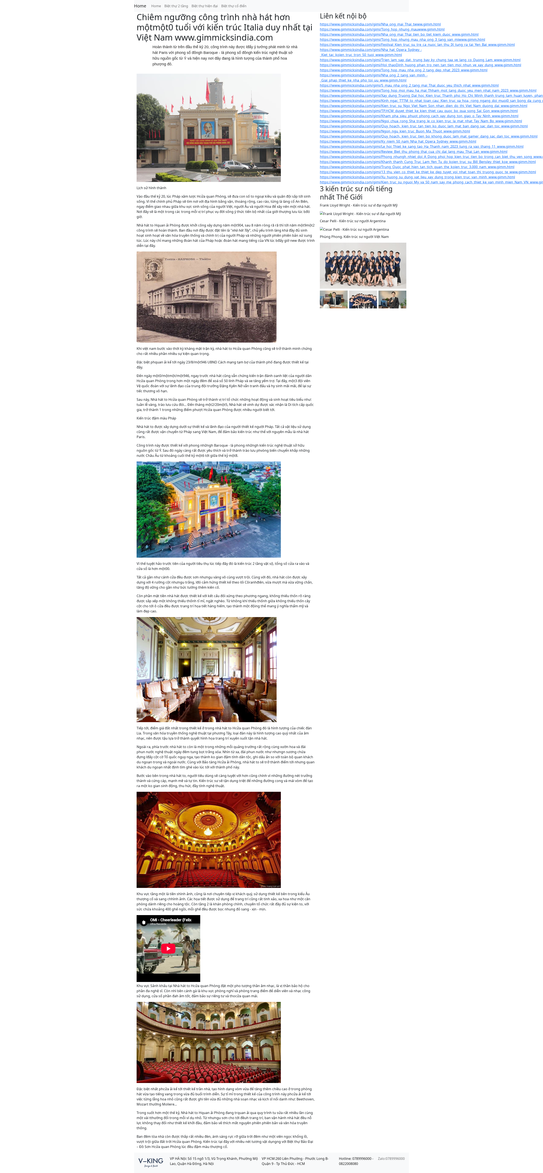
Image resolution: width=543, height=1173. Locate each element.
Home (140, 6)
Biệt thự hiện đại (205, 6)
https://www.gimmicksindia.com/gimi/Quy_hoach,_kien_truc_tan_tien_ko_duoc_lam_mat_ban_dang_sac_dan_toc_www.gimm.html (424, 126)
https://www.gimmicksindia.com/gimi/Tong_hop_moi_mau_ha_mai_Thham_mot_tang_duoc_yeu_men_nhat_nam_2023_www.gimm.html (428, 90)
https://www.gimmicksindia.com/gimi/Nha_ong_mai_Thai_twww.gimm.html (380, 24)
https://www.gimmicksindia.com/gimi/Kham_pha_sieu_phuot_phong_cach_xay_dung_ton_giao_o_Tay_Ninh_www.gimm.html (419, 116)
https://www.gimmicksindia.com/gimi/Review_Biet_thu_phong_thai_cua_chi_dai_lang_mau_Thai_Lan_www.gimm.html (413, 151)
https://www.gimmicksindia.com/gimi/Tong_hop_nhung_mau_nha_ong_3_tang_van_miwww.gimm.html (402, 39)
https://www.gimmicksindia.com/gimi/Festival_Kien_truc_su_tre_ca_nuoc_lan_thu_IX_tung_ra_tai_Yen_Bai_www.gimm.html (417, 44)
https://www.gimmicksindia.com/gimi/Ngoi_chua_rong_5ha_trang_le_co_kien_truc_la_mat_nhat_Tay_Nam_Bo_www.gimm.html (421, 121)
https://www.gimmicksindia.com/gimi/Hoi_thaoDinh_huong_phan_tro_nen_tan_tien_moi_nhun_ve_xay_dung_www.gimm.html (420, 65)
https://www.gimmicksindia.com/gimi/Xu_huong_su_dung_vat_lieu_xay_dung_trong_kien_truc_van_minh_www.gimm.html (417, 177)
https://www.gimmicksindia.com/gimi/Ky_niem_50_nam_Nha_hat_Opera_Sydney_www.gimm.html (398, 141)
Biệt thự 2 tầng (176, 6)
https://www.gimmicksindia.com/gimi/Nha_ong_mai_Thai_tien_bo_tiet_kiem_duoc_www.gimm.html (399, 34)
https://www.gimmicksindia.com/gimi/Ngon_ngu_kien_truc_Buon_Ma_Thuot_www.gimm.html (395, 131)
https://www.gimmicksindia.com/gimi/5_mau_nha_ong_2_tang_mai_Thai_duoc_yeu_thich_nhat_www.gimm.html (409, 85)
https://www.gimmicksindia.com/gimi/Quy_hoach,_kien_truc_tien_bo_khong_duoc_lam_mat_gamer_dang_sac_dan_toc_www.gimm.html (428, 136)
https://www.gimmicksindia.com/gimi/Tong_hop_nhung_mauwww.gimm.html (382, 29)
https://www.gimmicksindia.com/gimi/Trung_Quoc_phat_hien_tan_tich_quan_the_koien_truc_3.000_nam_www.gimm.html (417, 167)
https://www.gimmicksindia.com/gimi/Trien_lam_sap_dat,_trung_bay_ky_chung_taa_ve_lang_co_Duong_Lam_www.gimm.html (420, 60)
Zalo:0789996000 (391, 1158)
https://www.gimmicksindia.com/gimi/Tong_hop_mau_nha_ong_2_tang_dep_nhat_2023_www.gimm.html (403, 70)
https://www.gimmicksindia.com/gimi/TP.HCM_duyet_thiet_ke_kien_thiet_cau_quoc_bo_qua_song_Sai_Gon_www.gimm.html (419, 110)
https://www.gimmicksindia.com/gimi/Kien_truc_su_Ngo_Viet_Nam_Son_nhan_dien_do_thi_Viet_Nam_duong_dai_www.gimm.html (423, 105)
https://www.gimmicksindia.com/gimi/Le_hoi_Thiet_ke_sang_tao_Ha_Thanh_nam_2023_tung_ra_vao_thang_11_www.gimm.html (421, 146)
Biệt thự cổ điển (233, 6)
